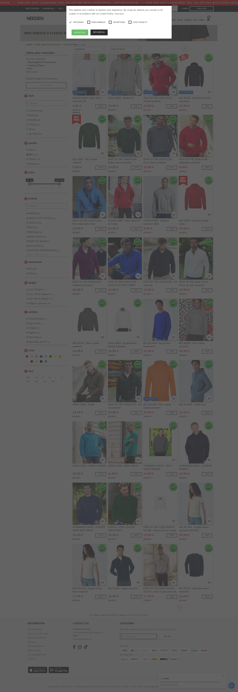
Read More (119, 14)
